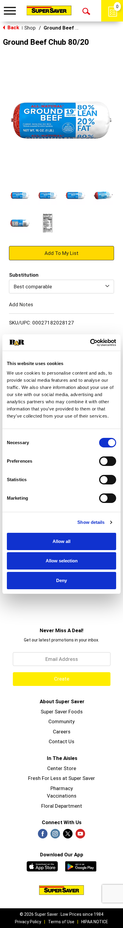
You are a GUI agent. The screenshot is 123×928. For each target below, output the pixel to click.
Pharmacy (61, 788)
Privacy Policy (28, 921)
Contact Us (61, 741)
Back (12, 27)
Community (61, 721)
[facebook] (42, 835)
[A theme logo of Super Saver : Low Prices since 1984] (49, 10)
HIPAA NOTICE (94, 921)
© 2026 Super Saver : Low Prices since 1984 (61, 914)
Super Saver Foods (62, 712)
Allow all (61, 541)
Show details (90, 522)
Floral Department (61, 806)
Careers (61, 732)
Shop (30, 28)
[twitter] (68, 835)
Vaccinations (61, 796)
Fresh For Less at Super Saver (61, 778)
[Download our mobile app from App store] (42, 866)
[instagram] (55, 835)
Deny (61, 580)
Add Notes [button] (21, 304)
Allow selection (62, 560)
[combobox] (61, 286)
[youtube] (80, 835)
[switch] (107, 461)
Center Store (61, 768)
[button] (20, 195)
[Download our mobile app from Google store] (80, 866)
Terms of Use (61, 921)
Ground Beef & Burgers (71, 28)
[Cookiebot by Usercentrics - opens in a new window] (90, 343)
